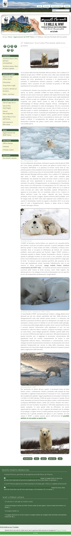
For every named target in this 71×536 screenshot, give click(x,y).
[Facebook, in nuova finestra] (5, 47)
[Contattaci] (12, 51)
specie (43, 459)
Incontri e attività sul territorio (10, 90)
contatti (67, 6)
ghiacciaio (52, 459)
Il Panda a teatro (8, 150)
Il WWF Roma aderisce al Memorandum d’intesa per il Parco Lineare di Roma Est (35, 484)
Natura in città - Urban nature (8, 78)
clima (36, 459)
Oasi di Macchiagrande (8, 112)
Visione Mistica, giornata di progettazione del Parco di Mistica (28, 474)
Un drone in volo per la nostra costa (19, 501)
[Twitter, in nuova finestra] (12, 47)
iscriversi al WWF (57, 6)
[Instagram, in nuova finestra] (8, 47)
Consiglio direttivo (12, 511)
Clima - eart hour (8, 94)
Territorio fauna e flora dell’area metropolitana (10, 61)
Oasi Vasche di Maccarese (8, 123)
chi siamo (46, 6)
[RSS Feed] (8, 51)
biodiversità (28, 459)
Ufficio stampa (8, 143)
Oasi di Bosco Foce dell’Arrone (9, 118)
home (39, 6)
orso (60, 459)
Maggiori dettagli (61, 530)
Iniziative (6, 147)
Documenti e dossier (10, 158)
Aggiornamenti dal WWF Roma (23, 37)
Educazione (6, 82)
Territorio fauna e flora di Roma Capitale (10, 67)
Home (10, 37)
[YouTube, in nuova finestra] (15, 47)
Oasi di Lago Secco (9, 103)
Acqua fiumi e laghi (9, 85)
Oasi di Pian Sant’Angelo (7, 107)
